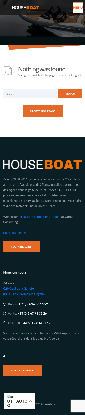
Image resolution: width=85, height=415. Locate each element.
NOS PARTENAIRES (21, 246)
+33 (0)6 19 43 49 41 (36, 322)
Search (70, 93)
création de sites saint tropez (39, 216)
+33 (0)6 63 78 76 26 (32, 313)
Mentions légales (14, 232)
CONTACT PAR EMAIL (22, 370)
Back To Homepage (42, 111)
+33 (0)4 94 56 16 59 (33, 304)
